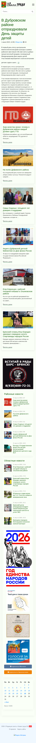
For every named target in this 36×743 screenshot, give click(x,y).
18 (9, 693)
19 (13, 693)
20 (17, 693)
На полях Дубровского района (16, 170)
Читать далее (7, 142)
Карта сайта (21, 729)
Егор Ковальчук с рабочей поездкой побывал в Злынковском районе (17, 291)
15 (25, 690)
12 (13, 690)
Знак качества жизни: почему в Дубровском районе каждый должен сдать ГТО (16, 129)
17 (5, 693)
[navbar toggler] (33, 4)
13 (17, 690)
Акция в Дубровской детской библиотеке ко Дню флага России (17, 250)
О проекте (12, 729)
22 (25, 693)
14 (21, 690)
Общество (18, 42)
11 (9, 690)
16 (29, 690)
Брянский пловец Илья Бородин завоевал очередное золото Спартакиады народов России (16, 334)
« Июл (7, 702)
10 (5, 690)
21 (21, 693)
